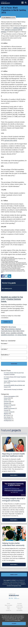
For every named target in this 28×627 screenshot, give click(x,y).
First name (4, 343)
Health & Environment (9, 408)
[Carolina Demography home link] (5, 4)
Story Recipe (7, 417)
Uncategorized (7, 420)
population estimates (16, 333)
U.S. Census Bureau (20, 335)
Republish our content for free (12, 297)
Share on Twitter (6, 276)
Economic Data (7, 401)
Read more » (14, 475)
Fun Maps (6, 406)
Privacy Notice (17, 620)
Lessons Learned (8, 412)
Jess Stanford (6, 17)
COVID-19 (6, 400)
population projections (7, 335)
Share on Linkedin (9, 276)
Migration (6, 413)
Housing (6, 410)
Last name (4, 349)
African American (10, 329)
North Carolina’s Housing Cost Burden (13, 389)
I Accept (14, 623)
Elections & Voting (8, 405)
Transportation (7, 419)
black (14, 331)
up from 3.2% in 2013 (11, 140)
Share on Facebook (2, 276)
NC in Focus (12, 327)
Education (6, 403)
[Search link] (25, 3)
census (8, 333)
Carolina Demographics (10, 396)
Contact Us (7, 321)
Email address (5, 354)
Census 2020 (7, 398)
